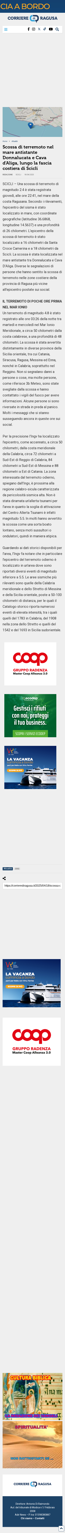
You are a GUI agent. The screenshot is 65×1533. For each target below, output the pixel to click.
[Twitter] (39, 29)
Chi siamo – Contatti (32, 1518)
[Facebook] (28, 29)
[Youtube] (51, 29)
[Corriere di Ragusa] (33, 21)
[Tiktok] (44, 29)
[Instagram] (33, 29)
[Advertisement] (32, 71)
